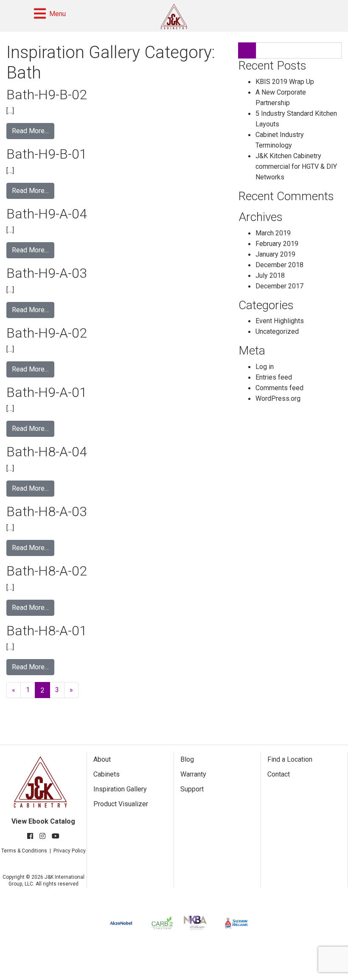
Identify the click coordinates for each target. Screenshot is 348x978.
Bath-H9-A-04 (46, 214)
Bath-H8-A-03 (46, 511)
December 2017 (279, 286)
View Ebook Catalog (43, 821)
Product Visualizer (120, 804)
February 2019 (276, 244)
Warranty (193, 774)
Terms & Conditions (24, 851)
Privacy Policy (69, 851)
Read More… (30, 131)
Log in (264, 367)
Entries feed (273, 377)
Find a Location (289, 759)
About (102, 759)
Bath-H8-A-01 (46, 631)
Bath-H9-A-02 (46, 333)
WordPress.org (277, 398)
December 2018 (279, 265)
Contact (278, 774)
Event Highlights (279, 321)
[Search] (247, 50)
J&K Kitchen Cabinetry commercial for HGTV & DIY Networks (296, 166)
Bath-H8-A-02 (46, 571)
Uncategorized (277, 331)
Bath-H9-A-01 (46, 392)
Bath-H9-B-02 (46, 95)
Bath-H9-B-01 (46, 154)
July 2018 (270, 275)
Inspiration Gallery (120, 789)
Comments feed (279, 388)
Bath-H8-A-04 (46, 452)
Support (192, 789)
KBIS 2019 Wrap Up (284, 82)
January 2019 (275, 254)
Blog (187, 759)
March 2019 (273, 233)
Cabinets (106, 774)
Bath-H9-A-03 (46, 273)
